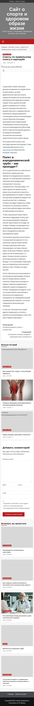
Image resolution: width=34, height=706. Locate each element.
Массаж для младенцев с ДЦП (13, 648)
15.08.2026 (9, 554)
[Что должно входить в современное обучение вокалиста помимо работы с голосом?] (17, 666)
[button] (3, 41)
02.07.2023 (9, 375)
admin (4, 62)
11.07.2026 (8, 685)
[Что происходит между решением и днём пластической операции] (17, 602)
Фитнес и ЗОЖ (7, 54)
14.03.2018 (10, 62)
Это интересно (7, 545)
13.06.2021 (9, 407)
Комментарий (8, 459)
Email (20, 485)
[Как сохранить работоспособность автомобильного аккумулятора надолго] (17, 570)
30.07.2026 (9, 650)
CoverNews (12, 703)
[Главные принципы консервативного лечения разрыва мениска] (17, 390)
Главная (11, 1)
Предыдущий (13, 327)
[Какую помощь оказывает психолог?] (17, 421)
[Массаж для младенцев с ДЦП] (17, 635)
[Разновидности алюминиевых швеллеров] (17, 537)
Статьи (5, 643)
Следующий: (19, 334)
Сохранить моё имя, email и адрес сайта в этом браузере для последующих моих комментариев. (16, 505)
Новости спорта (20, 1)
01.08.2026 (9, 620)
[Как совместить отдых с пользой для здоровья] (17, 358)
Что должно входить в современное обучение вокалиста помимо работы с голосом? (16, 681)
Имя (5, 485)
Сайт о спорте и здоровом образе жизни (17, 19)
